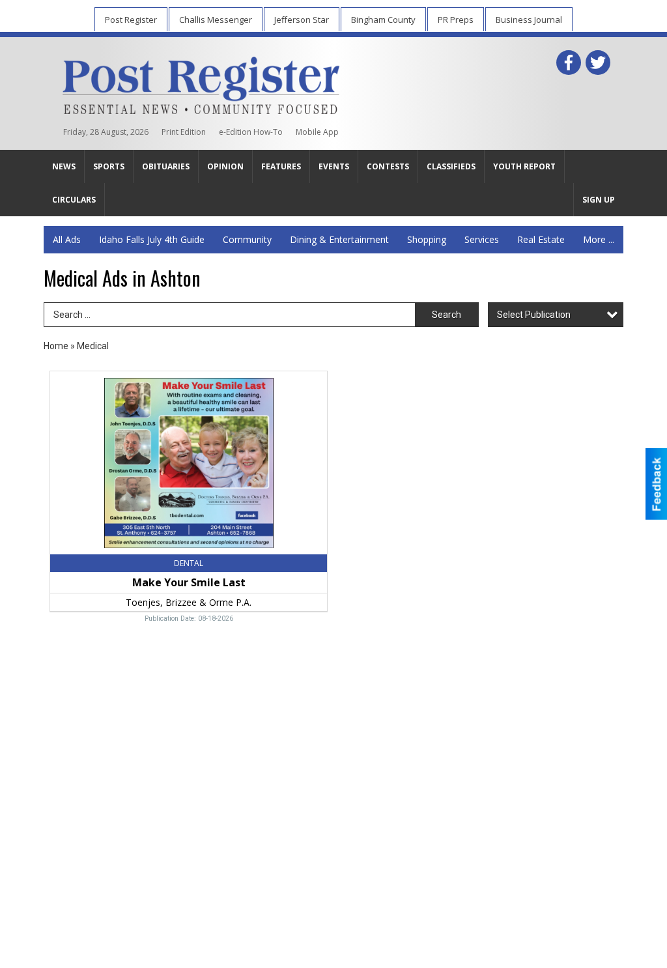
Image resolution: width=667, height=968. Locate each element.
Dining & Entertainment (339, 239)
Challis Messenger (215, 19)
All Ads (67, 239)
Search (446, 314)
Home (56, 346)
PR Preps (456, 19)
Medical (93, 346)
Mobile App (317, 131)
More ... (598, 239)
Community (247, 239)
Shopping (426, 239)
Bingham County (383, 19)
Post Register (131, 19)
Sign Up (598, 199)
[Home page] (201, 83)
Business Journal (529, 19)
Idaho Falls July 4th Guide (152, 239)
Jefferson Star (301, 19)
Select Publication (534, 314)
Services (481, 239)
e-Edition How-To (251, 131)
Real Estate (541, 239)
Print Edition (184, 131)
